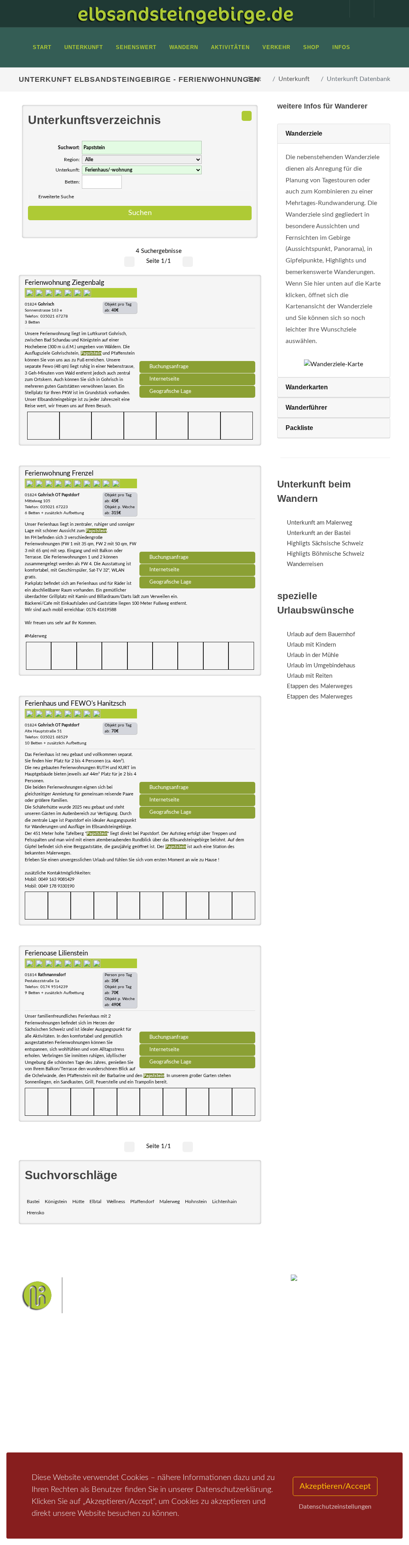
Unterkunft (294, 79)
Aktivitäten (42, 1438)
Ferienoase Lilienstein (56, 953)
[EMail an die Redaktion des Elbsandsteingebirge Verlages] (382, 9)
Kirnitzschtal (226, 1429)
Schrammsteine (200, 1404)
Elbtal (95, 1201)
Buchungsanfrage (169, 366)
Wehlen (195, 1416)
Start (254, 79)
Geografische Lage (170, 391)
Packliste (299, 427)
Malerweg (169, 1201)
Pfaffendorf (142, 1201)
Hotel (99, 1390)
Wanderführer (306, 407)
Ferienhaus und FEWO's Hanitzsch (75, 703)
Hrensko (35, 1212)
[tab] (334, 134)
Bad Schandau (164, 1416)
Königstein (56, 1201)
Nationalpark (215, 1391)
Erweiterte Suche (56, 196)
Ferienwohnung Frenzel (59, 473)
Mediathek (42, 1418)
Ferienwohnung (112, 1410)
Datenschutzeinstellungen (335, 1507)
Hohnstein (196, 1201)
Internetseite (164, 379)
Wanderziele (304, 133)
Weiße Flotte (240, 1404)
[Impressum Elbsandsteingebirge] (333, 9)
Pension (102, 1400)
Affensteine (162, 1404)
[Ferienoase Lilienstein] (197, 991)
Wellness (116, 1201)
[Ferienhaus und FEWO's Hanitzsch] (197, 741)
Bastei (33, 1201)
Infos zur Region (49, 1403)
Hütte (78, 1201)
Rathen (220, 1416)
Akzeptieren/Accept (335, 1486)
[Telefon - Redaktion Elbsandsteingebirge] (358, 9)
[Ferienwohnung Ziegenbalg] (197, 321)
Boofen (185, 1441)
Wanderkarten (307, 387)
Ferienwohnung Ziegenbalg (64, 282)
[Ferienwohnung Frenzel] (197, 511)
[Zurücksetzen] (247, 116)
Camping (103, 1431)
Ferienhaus (106, 1421)
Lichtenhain (224, 1201)
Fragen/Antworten (52, 1390)
